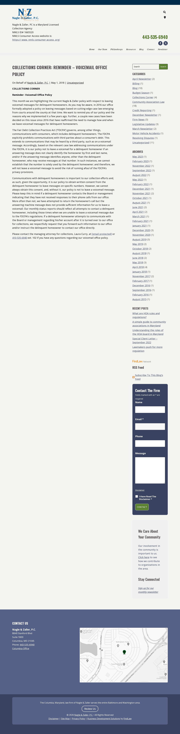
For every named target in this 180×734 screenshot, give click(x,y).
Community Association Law (148, 101)
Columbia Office (20, 648)
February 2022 (140, 184)
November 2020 (141, 234)
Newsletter (162, 49)
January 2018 (139, 271)
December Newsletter (144, 115)
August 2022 (139, 175)
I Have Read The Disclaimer (147, 497)
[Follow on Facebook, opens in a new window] (160, 43)
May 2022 (137, 179)
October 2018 (140, 248)
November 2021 (141, 193)
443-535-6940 (155, 37)
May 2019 (137, 244)
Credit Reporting (142, 110)
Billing (136, 83)
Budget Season (140, 92)
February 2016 (140, 294)
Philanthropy (116, 49)
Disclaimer (140, 490)
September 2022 (141, 170)
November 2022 (141, 165)
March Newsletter (142, 128)
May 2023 (137, 156)
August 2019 (139, 239)
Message (140, 453)
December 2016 (141, 285)
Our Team (102, 49)
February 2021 (140, 221)
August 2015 (139, 299)
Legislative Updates (143, 124)
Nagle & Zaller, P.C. (37, 82)
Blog (141, 49)
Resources (131, 49)
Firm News (138, 119)
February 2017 (140, 280)
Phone (139, 436)
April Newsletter (141, 78)
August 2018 (139, 253)
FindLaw (127, 718)
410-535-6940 (19, 237)
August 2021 (139, 202)
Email (139, 419)
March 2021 (138, 216)
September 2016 (141, 290)
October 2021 (140, 198)
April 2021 (138, 211)
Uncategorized (75, 82)
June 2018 (137, 257)
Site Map (65, 718)
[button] (177, 715)
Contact (150, 49)
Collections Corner (142, 97)
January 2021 (139, 225)
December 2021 (141, 188)
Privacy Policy (78, 718)
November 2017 (141, 276)
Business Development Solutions (103, 718)
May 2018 (137, 262)
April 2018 (138, 267)
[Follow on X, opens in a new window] (166, 43)
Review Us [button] (90, 708)
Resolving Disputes (143, 138)
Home (92, 49)
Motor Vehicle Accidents (146, 133)
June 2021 (137, 207)
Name (138, 402)
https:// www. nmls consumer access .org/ (36, 39)
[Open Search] (164, 12)
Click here (143, 557)
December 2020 (141, 230)
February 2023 (140, 161)
